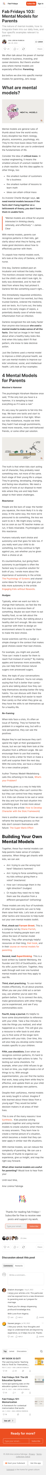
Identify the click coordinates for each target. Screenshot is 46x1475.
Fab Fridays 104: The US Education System (15, 1379)
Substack (10, 1469)
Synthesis (7, 1119)
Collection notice (23, 1456)
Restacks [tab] (19, 1266)
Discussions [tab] (21, 1351)
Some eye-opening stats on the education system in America (15, 1385)
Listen (40, 42)
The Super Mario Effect (21, 828)
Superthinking (24, 956)
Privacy (32, 1454)
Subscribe (31, 3)
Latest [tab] (11, 1351)
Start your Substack (16, 1463)
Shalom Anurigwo (16, 1289)
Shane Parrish (28, 929)
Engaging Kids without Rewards (18, 589)
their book (32, 943)
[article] (23, 1364)
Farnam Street (26, 925)
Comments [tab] (8, 1266)
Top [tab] (5, 1351)
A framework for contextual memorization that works (14, 1406)
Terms (39, 1454)
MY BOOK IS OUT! (11, 1358)
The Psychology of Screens (16, 578)
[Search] (41, 1351)
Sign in (40, 3)
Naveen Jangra (14, 1323)
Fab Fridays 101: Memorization (10, 1400)
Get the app (35, 1463)
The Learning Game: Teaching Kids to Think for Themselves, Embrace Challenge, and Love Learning (15, 1363)
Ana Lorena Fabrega (16, 40)
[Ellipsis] (43, 1289)
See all (7, 1420)
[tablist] (13, 1265)
